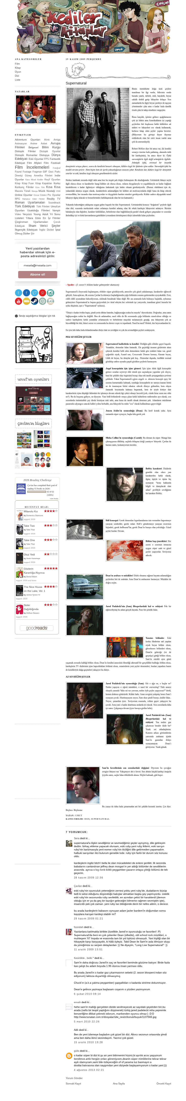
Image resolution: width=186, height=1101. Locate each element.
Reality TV (53, 198)
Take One (29, 540)
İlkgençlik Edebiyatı (26, 229)
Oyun (18, 71)
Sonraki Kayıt (73, 1083)
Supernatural (76, 83)
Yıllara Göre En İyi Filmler (43, 218)
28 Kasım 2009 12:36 (88, 877)
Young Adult (40, 214)
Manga (35, 191)
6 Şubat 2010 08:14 (87, 993)
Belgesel (33, 147)
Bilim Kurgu (51, 147)
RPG (17, 198)
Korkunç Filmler (24, 187)
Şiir (32, 233)
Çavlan (78, 885)
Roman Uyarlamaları (30, 202)
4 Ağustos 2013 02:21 (89, 1069)
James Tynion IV (33, 595)
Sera (76, 838)
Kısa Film (40, 187)
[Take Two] (20, 534)
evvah (77, 1002)
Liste (17, 79)
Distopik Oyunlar (50, 151)
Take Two (29, 525)
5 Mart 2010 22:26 (87, 1021)
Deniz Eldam (31, 577)
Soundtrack (54, 202)
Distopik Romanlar (26, 155)
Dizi (86, 818)
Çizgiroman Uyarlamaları (31, 221)
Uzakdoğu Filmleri (38, 210)
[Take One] (20, 548)
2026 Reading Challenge (37, 480)
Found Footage (23, 171)
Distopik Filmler (25, 151)
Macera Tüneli (22, 191)
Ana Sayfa (119, 1083)
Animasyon (21, 143)
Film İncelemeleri (32, 167)
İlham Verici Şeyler (44, 225)
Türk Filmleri (43, 206)
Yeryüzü (27, 214)
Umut (78, 815)
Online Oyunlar (24, 194)
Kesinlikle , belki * (84, 958)
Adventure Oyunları (27, 139)
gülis (76, 1050)
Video (18, 214)
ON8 (58, 191)
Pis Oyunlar (54, 195)
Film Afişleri (34, 162)
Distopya (44, 155)
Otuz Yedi (29, 554)
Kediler (40, 180)
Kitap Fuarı (28, 183)
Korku (57, 183)
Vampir (56, 210)
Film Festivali (52, 162)
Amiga (57, 139)
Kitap (18, 67)
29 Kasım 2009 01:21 (88, 918)
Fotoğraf (56, 168)
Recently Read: (37, 506)
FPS (46, 159)
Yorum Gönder (74, 1078)
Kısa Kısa (53, 187)
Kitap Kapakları (43, 183)
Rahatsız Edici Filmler (33, 199)
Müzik (42, 190)
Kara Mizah (30, 180)
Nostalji (50, 190)
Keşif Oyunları (52, 179)
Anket (44, 143)
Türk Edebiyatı (25, 206)
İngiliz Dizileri (46, 229)
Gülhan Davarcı (32, 613)
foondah (78, 927)
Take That (30, 530)
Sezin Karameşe (33, 558)
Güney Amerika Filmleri (38, 175)
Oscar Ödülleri (40, 195)
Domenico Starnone (34, 515)
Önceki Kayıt (164, 1083)
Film (17, 63)
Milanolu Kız (31, 511)
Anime (33, 143)
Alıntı (47, 139)
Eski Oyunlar (36, 158)
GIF (45, 171)
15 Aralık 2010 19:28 (88, 1042)
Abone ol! (37, 274)
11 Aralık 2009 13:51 (88, 949)
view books (54, 498)
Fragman (37, 171)
